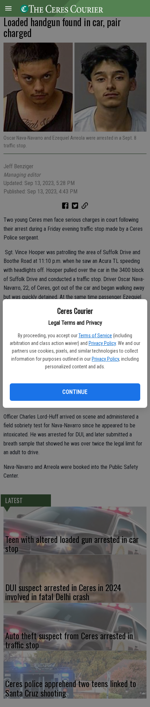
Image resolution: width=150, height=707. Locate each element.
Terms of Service (95, 335)
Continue (74, 392)
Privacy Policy (102, 343)
